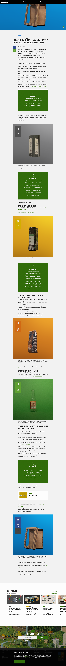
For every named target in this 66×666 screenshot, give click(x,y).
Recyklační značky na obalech (30, 180)
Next (58, 590)
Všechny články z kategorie (53, 593)
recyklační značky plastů (32, 273)
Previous (55, 590)
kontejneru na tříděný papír (25, 444)
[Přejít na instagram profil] (60, 2)
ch (29, 192)
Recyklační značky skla (37, 376)
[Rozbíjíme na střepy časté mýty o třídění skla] (49, 599)
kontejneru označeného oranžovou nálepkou (36, 301)
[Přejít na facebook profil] (57, 2)
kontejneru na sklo (36, 372)
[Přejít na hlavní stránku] (7, 2)
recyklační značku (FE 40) (39, 79)
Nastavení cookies (27, 656)
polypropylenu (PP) (30, 278)
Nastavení (30, 662)
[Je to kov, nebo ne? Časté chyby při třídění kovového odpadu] (15, 599)
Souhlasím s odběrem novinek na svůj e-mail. (33, 641)
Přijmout (20, 662)
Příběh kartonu (21, 367)
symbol (32, 192)
